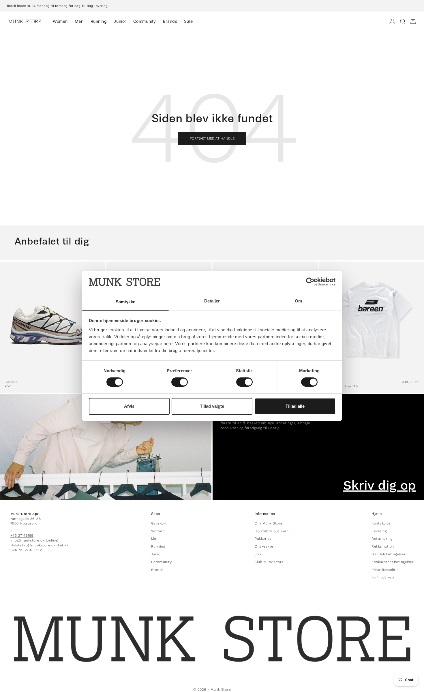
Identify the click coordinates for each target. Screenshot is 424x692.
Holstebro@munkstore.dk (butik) (39, 545)
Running (99, 21)
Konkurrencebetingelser (393, 562)
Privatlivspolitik (385, 570)
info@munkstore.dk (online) (34, 540)
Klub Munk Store (269, 562)
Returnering (382, 539)
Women (60, 21)
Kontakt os (381, 523)
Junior (120, 21)
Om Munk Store (268, 523)
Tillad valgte (212, 406)
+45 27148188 (21, 535)
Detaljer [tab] (212, 300)
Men (79, 21)
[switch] (179, 382)
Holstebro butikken (271, 531)
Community (144, 21)
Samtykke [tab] (126, 301)
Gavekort (159, 523)
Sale (188, 21)
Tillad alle (295, 406)
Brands (170, 21)
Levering (379, 531)
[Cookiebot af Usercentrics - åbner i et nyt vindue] (310, 281)
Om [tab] (298, 300)
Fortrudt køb (383, 577)
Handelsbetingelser (389, 554)
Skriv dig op (379, 485)
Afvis (129, 406)
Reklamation (383, 546)
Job (258, 554)
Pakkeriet (263, 539)
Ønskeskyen (265, 546)
